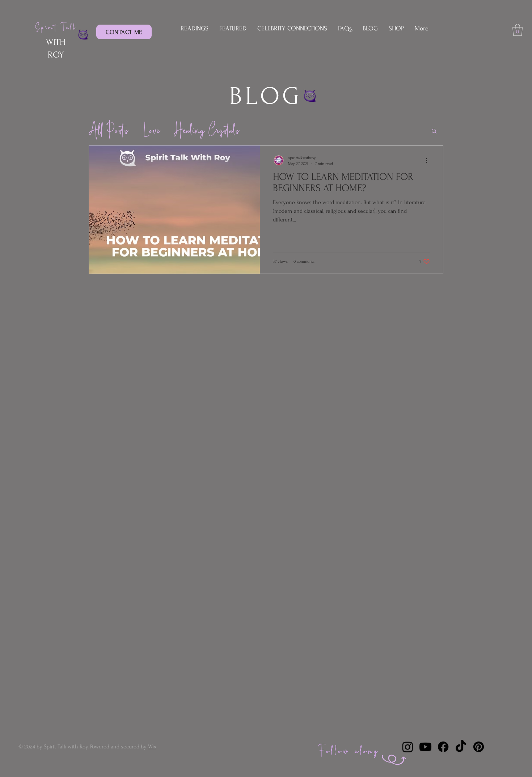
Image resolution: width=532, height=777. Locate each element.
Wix (152, 746)
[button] (517, 30)
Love (150, 130)
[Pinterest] (479, 747)
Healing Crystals (206, 130)
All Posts (108, 130)
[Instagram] (408, 747)
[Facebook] (443, 747)
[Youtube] (425, 747)
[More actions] (429, 160)
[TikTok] (461, 747)
